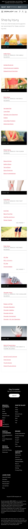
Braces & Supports (5, 406)
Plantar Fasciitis (8, 220)
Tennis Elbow (7, 167)
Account (22, 11)
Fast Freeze (18, 446)
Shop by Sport (5, 483)
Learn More (6, 475)
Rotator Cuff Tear (8, 304)
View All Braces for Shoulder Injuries (15, 295)
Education (4, 479)
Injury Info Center (6, 477)
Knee (3, 409)
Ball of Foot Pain (8, 214)
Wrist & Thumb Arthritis (10, 366)
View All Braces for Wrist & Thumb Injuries (14, 348)
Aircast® (17, 440)
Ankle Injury (7, 54)
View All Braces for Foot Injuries (13, 202)
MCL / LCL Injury (8, 260)
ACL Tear (6, 257)
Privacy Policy (18, 470)
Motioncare (5, 452)
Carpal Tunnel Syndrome (10, 356)
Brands (17, 431)
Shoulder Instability (9, 310)
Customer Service (18, 452)
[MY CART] (25, 12)
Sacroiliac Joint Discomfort (11, 114)
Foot (3, 422)
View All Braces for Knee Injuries (13, 248)
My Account (18, 455)
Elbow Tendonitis (8, 170)
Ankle (3, 411)
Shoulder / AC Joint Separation (12, 319)
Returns (17, 463)
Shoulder (4, 413)
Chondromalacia (8, 266)
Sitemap (17, 468)
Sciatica (6, 117)
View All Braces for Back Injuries (13, 99)
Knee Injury (7, 246)
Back (3, 420)
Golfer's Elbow (7, 164)
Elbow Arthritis (7, 161)
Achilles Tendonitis (8, 65)
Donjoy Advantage (19, 435)
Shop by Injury (5, 481)
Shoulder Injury (8, 292)
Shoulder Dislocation (9, 307)
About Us (17, 457)
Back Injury (7, 97)
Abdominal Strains (8, 124)
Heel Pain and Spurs (9, 217)
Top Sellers (1, 423)
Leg (16, 422)
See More (19, 223)
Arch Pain (6, 211)
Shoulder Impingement (10, 316)
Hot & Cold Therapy (7, 450)
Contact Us (17, 466)
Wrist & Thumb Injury (9, 345)
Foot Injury (7, 199)
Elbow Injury (7, 150)
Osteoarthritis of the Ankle (11, 71)
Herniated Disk (7, 108)
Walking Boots (5, 426)
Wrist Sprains (7, 359)
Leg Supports (5, 424)
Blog (3, 488)
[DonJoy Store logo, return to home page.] (10, 11)
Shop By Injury (20, 405)
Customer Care (18, 459)
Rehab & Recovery (5, 447)
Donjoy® (17, 437)
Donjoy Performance (20, 433)
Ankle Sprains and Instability (11, 68)
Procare (17, 442)
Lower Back (7, 111)
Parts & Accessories (6, 432)
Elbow (3, 417)
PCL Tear (6, 263)
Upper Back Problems (9, 121)
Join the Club (5, 485)
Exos (16, 444)
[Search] (20, 11)
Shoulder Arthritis (8, 313)
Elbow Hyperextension (10, 173)
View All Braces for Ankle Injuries (13, 56)
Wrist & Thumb (5, 415)
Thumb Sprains (8, 363)
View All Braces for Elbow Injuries (14, 152)
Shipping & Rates (19, 461)
